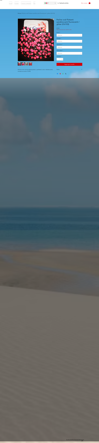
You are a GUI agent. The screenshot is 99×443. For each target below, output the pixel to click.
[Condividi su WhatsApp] (63, 74)
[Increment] (62, 59)
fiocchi (58, 32)
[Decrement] (58, 59)
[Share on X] (66, 74)
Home (19, 13)
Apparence (59, 44)
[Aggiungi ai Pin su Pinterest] (60, 74)
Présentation (60, 50)
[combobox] (69, 35)
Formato (59, 38)
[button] (89, 3)
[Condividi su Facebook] (57, 74)
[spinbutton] (60, 59)
